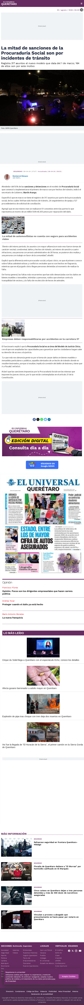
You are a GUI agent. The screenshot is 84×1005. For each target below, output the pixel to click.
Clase (57, 955)
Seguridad (17, 171)
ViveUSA (58, 958)
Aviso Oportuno (61, 966)
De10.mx (58, 953)
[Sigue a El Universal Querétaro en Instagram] (77, 951)
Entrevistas (27, 950)
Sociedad (5, 950)
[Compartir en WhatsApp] (41, 419)
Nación (3, 955)
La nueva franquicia (12, 617)
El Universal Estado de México (47, 962)
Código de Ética (32, 991)
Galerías (16, 950)
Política (4, 958)
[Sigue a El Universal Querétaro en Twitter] (73, 951)
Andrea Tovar (8, 601)
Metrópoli (5, 963)
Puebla (43, 955)
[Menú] (81, 3)
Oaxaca (43, 953)
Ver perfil (17, 178)
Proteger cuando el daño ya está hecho (22, 604)
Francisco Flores (10, 587)
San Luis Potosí (46, 950)
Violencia (43, 991)
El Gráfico (59, 950)
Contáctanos (20, 991)
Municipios (5, 966)
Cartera (4, 961)
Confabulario (60, 963)
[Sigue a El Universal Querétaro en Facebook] (70, 951)
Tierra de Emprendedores (29, 959)
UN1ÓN (58, 961)
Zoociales (27, 963)
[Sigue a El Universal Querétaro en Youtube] (81, 951)
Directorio (9, 991)
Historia (75, 991)
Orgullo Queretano (30, 955)
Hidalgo (43, 958)
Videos (15, 953)
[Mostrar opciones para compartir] (81, 9)
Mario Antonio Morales (13, 614)
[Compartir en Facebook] (34, 419)
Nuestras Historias (30, 953)
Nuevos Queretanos (30, 966)
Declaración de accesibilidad (42, 994)
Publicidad (53, 991)
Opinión (7, 582)
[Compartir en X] (37, 419)
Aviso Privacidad (64, 991)
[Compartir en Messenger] (45, 419)
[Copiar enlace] (49, 419)
